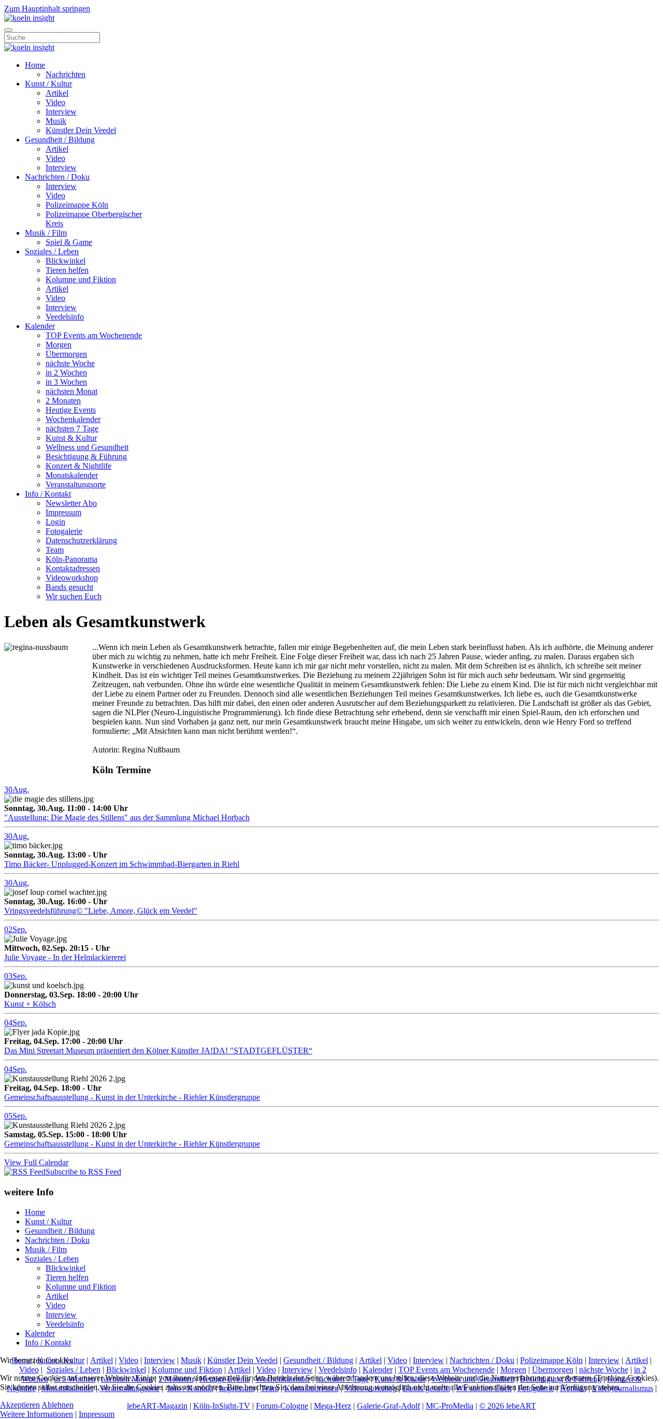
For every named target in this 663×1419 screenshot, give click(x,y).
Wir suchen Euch (74, 596)
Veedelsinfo (65, 316)
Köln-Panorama (71, 559)
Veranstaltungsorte (76, 484)
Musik (56, 121)
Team (55, 549)
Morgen (58, 344)
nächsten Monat (71, 391)
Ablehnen (57, 1404)
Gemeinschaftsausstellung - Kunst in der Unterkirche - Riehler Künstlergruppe (132, 1097)
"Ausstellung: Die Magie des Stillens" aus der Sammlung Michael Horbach (127, 817)
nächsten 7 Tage (72, 428)
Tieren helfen (67, 270)
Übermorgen (66, 354)
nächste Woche (70, 363)
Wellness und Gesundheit (87, 447)
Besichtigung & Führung (86, 456)
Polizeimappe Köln (77, 204)
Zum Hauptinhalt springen (47, 8)
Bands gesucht (69, 587)
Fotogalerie (64, 531)
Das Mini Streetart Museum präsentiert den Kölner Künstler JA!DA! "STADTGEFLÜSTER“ (158, 1050)
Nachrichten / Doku (57, 176)
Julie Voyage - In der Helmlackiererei (65, 957)
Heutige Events (71, 410)
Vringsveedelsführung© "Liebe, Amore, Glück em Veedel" (100, 910)
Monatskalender (72, 475)
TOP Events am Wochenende (94, 335)
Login (55, 521)
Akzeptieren (20, 1404)
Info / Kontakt (48, 493)
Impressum (63, 512)
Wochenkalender (73, 419)
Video (55, 102)
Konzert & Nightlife (78, 465)
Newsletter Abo (71, 503)
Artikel (57, 93)
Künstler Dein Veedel (81, 130)
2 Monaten (63, 400)
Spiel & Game (69, 242)
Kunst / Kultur (48, 83)
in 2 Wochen (66, 372)
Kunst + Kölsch (30, 1004)
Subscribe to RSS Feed (83, 1171)
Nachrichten (65, 74)
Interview (61, 111)
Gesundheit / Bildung (60, 139)
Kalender (40, 326)
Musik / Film (46, 232)
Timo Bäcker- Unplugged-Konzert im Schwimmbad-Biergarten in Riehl (121, 864)
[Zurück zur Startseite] (29, 17)
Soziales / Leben (52, 251)
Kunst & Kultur (71, 437)
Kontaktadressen (73, 568)
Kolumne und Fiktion (81, 279)
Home (35, 65)
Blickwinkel (65, 260)
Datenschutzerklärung (81, 540)
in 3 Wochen (66, 382)
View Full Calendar (36, 1162)
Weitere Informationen (36, 1414)
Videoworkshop (72, 577)
